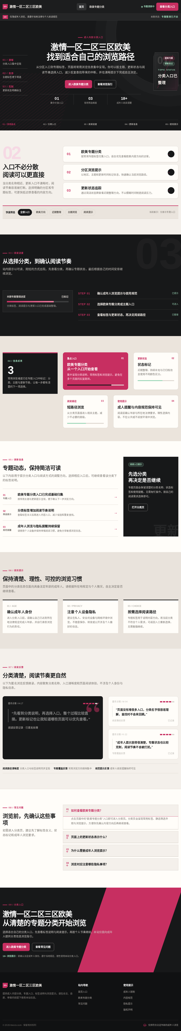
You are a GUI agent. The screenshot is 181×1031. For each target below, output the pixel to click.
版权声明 (128, 1009)
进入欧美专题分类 (78, 84)
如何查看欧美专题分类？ (84, 810)
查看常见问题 (43, 946)
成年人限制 (129, 991)
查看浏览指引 (105, 84)
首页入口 (82, 991)
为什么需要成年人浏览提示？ (87, 850)
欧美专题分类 (96, 6)
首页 (81, 6)
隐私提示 (128, 1003)
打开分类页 (138, 507)
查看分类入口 (167, 6)
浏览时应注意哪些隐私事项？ (87, 864)
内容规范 (128, 997)
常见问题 (82, 1003)
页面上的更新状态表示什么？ (87, 836)
